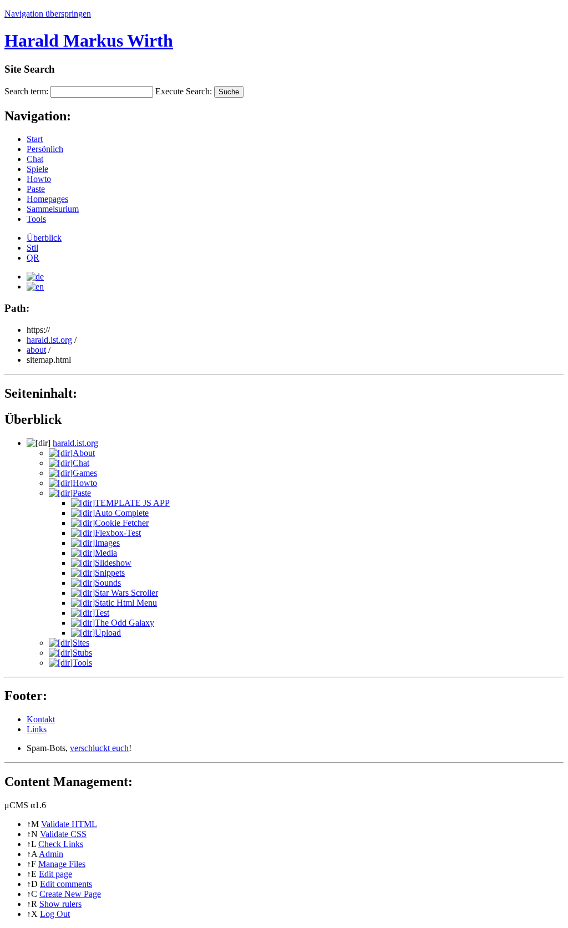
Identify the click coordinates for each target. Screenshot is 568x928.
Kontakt (41, 719)
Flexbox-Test (118, 532)
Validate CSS (63, 834)
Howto (39, 179)
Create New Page (70, 894)
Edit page (55, 874)
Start (35, 139)
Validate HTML (69, 824)
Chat (35, 159)
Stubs (82, 652)
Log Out (55, 914)
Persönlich (45, 149)
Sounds (108, 582)
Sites (81, 642)
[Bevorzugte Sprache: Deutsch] (35, 276)
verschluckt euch (99, 748)
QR (33, 257)
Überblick (44, 237)
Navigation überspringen (47, 13)
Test (102, 612)
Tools (36, 219)
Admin (51, 854)
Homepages (47, 199)
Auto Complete (122, 513)
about (36, 349)
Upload (108, 632)
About (84, 453)
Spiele (37, 169)
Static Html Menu (126, 602)
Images (107, 542)
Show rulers (60, 904)
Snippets (110, 572)
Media (106, 552)
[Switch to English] (35, 286)
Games (85, 473)
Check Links (60, 844)
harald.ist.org (49, 339)
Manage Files (61, 864)
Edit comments (66, 884)
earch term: (26, 91)
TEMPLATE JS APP (132, 503)
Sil (32, 247)
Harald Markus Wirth (88, 40)
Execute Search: (183, 91)
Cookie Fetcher (122, 523)
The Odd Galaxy (124, 622)
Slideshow (113, 562)
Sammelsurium (53, 209)
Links (37, 729)
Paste (36, 189)
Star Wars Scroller (126, 592)
